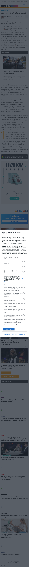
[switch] (23, 261)
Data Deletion (7, 334)
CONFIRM (8, 329)
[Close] (26, 232)
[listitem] (14, 258)
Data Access (14, 334)
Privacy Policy (22, 334)
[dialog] (14, 283)
